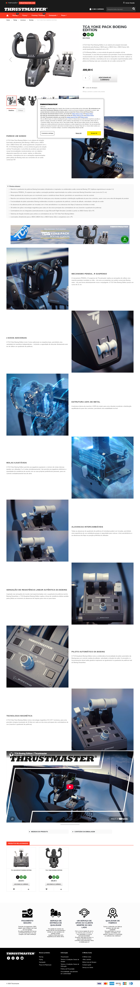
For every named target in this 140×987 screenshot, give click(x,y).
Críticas (20, 110)
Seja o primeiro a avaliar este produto (94, 91)
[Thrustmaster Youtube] (22, 958)
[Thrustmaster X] (17, 958)
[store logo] (25, 9)
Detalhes (11, 110)
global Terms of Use (72, 117)
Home (8, 20)
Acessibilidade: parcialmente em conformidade (69, 972)
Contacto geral (86, 965)
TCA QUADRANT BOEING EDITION (21, 870)
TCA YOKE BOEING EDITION (54, 870)
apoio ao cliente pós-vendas (84, 932)
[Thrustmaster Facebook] (8, 958)
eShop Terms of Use (77, 113)
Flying (15, 20)
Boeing (31, 20)
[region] (70, 118)
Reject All (78, 133)
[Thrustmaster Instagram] (13, 958)
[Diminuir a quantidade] (89, 79)
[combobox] (121, 9)
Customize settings (47, 133)
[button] (11, 3)
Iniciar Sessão (130, 3)
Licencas (23, 20)
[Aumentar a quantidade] (89, 76)
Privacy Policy (89, 113)
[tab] (11, 110)
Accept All (94, 133)
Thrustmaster (65, 957)
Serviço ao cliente (87, 967)
